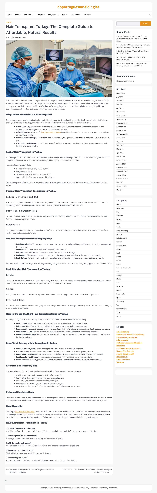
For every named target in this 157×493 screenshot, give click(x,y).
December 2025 (121, 123)
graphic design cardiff (125, 353)
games (118, 260)
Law (117, 271)
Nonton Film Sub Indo (125, 351)
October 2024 (121, 175)
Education (119, 234)
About (17, 15)
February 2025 (121, 160)
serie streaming (122, 331)
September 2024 (122, 178)
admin (10, 37)
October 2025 (121, 130)
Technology (120, 301)
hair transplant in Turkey (51, 132)
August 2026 (120, 93)
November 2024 (121, 171)
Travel (65, 15)
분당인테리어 (121, 356)
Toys (118, 305)
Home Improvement (123, 268)
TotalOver (120, 362)
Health (8, 22)
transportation (121, 308)
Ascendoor (93, 487)
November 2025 (121, 126)
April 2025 (119, 152)
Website (119, 316)
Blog (117, 212)
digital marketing (122, 230)
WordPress (112, 487)
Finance (119, 249)
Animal (118, 204)
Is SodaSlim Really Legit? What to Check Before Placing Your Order (132, 52)
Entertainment (121, 238)
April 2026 (119, 108)
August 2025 (120, 138)
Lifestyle (41, 15)
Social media (120, 294)
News (118, 282)
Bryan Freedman (123, 359)
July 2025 (119, 141)
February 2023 (121, 186)
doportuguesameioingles (78, 7)
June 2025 (119, 145)
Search (145, 23)
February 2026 (121, 115)
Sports (118, 297)
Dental (118, 227)
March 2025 (120, 156)
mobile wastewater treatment (128, 348)
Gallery (27, 15)
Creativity (75, 15)
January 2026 (121, 119)
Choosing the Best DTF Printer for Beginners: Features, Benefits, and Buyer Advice (131, 64)
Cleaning (119, 219)
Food (118, 253)
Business (119, 215)
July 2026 (119, 97)
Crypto (118, 223)
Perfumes (119, 286)
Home (9, 15)
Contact (87, 15)
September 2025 (122, 134)
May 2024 (119, 182)
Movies (118, 279)
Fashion (119, 241)
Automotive (120, 208)
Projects (52, 15)
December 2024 (121, 167)
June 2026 (119, 100)
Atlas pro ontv (122, 340)
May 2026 (119, 104)
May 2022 (119, 190)
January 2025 (121, 164)
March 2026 (120, 112)
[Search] (150, 15)
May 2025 (119, 149)
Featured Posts (121, 245)
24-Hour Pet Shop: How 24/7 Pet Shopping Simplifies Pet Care (131, 58)
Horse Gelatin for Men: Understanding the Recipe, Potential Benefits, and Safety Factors (133, 45)
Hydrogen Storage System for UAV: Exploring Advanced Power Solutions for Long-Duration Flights (131, 38)
